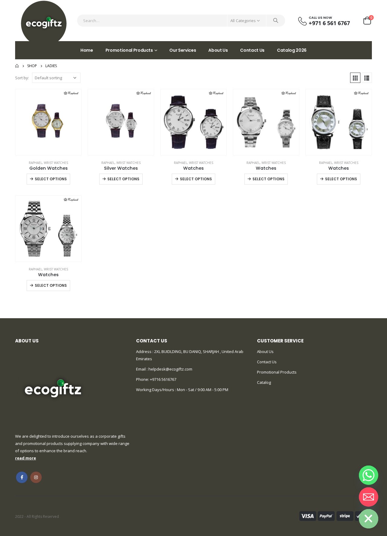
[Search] (275, 21)
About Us (218, 50)
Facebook (22, 477)
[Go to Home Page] (17, 66)
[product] (48, 122)
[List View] (367, 78)
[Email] (368, 497)
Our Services (182, 50)
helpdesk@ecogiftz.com (170, 369)
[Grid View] (355, 78)
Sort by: (22, 77)
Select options (51, 178)
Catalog (264, 382)
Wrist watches (56, 163)
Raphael (35, 163)
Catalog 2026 (292, 50)
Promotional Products (129, 50)
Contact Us (252, 50)
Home (86, 50)
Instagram (36, 477)
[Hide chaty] (368, 518)
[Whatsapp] (368, 475)
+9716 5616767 (163, 379)
